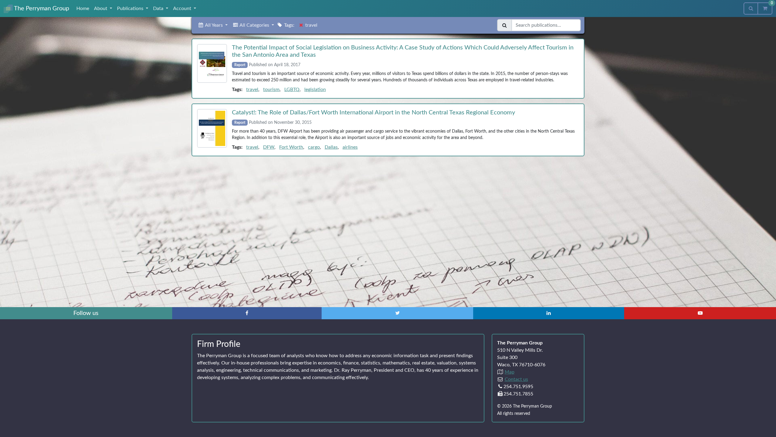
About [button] (101, 8)
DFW (268, 147)
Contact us (516, 379)
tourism (271, 89)
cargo (314, 147)
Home (82, 8)
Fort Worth (291, 147)
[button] (212, 25)
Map (509, 372)
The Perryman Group (41, 8)
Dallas (331, 147)
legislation (315, 89)
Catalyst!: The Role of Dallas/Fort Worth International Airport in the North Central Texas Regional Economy (373, 113)
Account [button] (182, 8)
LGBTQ (291, 89)
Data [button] (159, 8)
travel (252, 89)
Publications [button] (131, 8)
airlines (350, 147)
